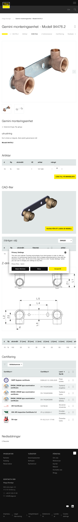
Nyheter (6, 458)
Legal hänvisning (18, 515)
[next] (74, 72)
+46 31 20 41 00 (11, 493)
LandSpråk (61, 373)
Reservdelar (7, 464)
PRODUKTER (8, 454)
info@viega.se (11, 496)
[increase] (62, 169)
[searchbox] (37, 10)
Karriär (55, 464)
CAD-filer (34, 34)
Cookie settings (66, 515)
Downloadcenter (34, 458)
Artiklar (24, 34)
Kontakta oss (57, 470)
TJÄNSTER (32, 454)
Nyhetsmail (32, 464)
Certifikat (7, 372)
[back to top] (74, 453)
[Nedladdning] (69, 372)
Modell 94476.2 (13, 34)
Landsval (56, 515)
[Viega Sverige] (6, 3)
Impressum (6, 515)
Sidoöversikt (46, 515)
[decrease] (52, 169)
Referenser (57, 461)
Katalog (6, 461)
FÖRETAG (56, 454)
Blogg (55, 473)
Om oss (55, 458)
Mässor (55, 467)
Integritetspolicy (33, 515)
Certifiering (60, 34)
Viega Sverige (6, 18)
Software (31, 461)
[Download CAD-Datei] (48, 248)
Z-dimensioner (47, 34)
